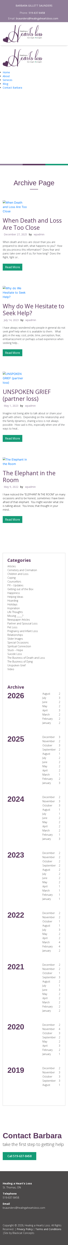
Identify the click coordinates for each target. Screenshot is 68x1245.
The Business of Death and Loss (26, 657)
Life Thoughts (15, 612)
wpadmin (39, 234)
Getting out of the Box (20, 589)
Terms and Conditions (48, 1229)
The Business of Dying (20, 661)
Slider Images (15, 638)
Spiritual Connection (19, 646)
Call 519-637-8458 (19, 1156)
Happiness (13, 593)
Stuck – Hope (15, 650)
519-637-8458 (37, 13)
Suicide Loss (14, 654)
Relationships (15, 635)
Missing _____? (15, 616)
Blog (5, 83)
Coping (11, 577)
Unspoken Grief (16, 665)
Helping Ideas (15, 596)
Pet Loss (12, 627)
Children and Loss (17, 574)
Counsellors (14, 581)
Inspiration (13, 608)
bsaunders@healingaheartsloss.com (37, 18)
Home (6, 72)
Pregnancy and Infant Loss (22, 631)
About (6, 76)
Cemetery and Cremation (22, 570)
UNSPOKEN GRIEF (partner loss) (27, 395)
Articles (11, 566)
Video (10, 669)
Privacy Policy (25, 1229)
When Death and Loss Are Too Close (32, 223)
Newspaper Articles (18, 619)
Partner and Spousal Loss (22, 623)
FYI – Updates (15, 585)
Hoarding (12, 600)
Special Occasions (18, 642)
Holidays (12, 604)
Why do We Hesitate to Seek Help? (33, 309)
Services (7, 80)
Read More (12, 267)
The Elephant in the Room (29, 476)
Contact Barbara (12, 87)
